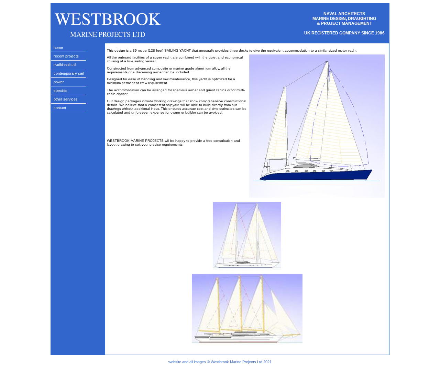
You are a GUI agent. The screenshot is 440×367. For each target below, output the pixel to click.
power (59, 82)
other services (66, 99)
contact (60, 108)
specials (60, 90)
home (58, 47)
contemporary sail (69, 73)
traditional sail (65, 65)
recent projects (66, 56)
